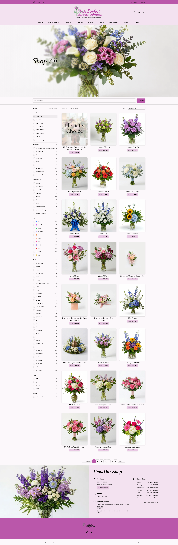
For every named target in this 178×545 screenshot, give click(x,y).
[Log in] (139, 12)
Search (142, 100)
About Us (134, 2)
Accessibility (135, 542)
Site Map (143, 542)
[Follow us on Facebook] (91, 532)
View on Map (104, 488)
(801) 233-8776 (39, 2)
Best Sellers (68, 22)
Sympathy (91, 22)
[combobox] (136, 108)
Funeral (101, 22)
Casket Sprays (113, 22)
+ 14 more (100, 513)
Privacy (128, 542)
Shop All (40, 22)
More (137, 22)
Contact (142, 2)
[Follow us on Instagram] (87, 532)
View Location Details (150, 503)
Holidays (126, 22)
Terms (123, 542)
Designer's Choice (53, 22)
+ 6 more (100, 506)
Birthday (80, 22)
